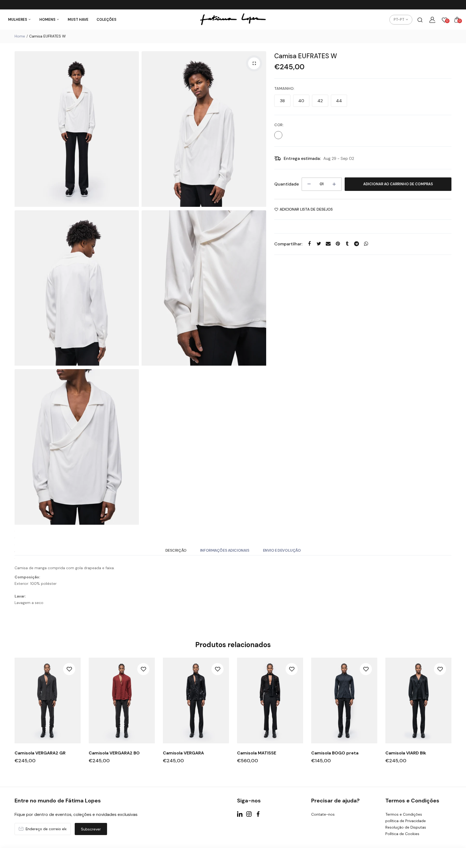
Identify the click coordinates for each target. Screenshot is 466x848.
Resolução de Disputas (405, 827)
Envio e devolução (282, 550)
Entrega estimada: (302, 158)
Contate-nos (323, 814)
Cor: (278, 124)
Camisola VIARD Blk (405, 753)
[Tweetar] (319, 244)
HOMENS (47, 19)
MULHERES (18, 19)
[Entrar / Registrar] (432, 20)
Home (20, 36)
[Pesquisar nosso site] (420, 20)
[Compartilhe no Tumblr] (347, 244)
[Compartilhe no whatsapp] (366, 244)
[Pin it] (337, 244)
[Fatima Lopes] (233, 19)
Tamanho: (284, 88)
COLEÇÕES (106, 19)
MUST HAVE (78, 19)
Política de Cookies (402, 833)
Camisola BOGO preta (334, 753)
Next (452, 715)
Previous (14, 715)
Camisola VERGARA (183, 753)
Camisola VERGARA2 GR (40, 753)
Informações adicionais (224, 550)
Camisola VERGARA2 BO (114, 753)
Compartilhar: (288, 244)
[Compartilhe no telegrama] (356, 244)
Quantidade (286, 184)
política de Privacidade (405, 820)
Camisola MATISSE (256, 753)
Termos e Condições (403, 814)
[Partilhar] (309, 244)
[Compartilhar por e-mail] (328, 244)
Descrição (176, 550)
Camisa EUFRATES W (305, 56)
